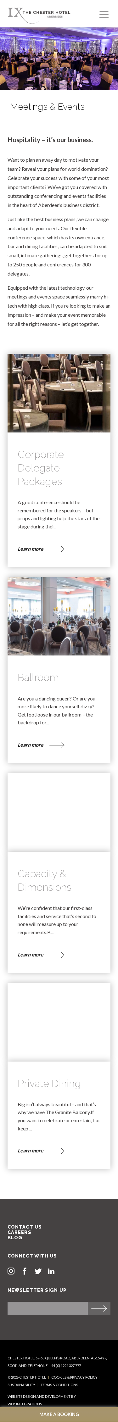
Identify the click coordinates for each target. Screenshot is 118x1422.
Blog (15, 1237)
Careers (19, 1232)
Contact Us (25, 1227)
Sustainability (21, 1385)
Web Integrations (25, 1404)
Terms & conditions (59, 1385)
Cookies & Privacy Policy (74, 1377)
